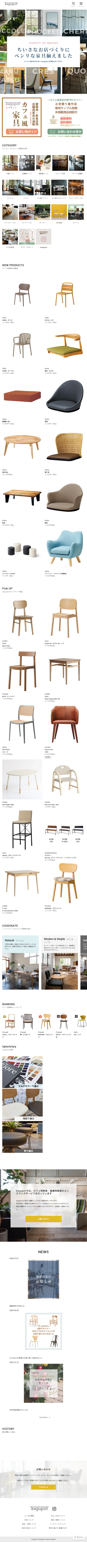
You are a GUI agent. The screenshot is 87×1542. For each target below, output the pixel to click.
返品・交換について (29, 1524)
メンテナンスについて (58, 1524)
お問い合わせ (43, 1219)
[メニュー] (81, 3)
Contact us (43, 1487)
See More (43, 1417)
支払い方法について (58, 1516)
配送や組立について (29, 1528)
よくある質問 (29, 1516)
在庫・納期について (58, 1520)
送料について (29, 1520)
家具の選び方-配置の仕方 (58, 1528)
